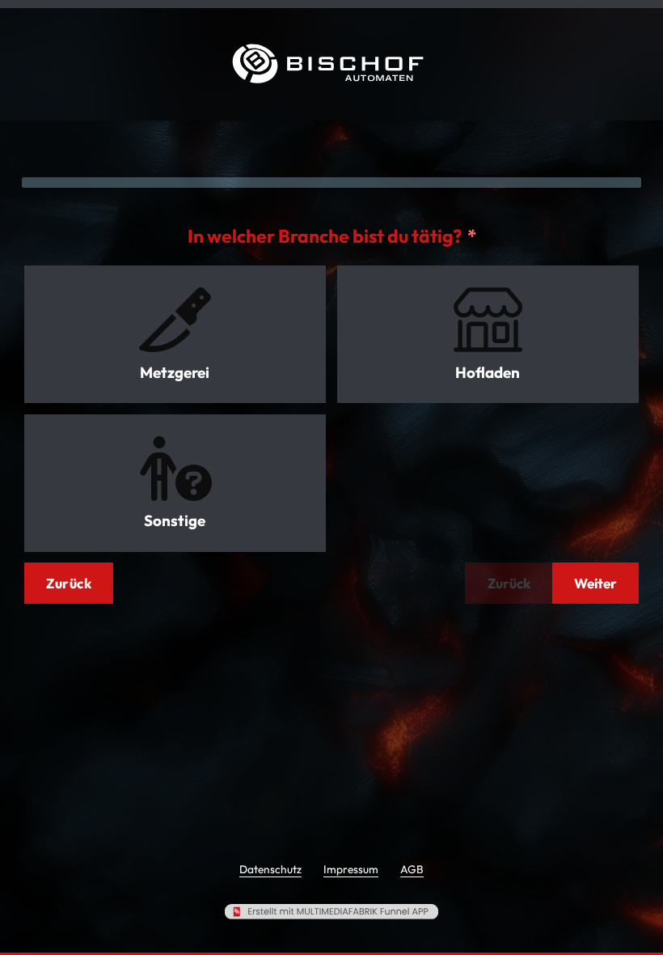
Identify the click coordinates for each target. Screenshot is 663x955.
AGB (412, 869)
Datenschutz (270, 869)
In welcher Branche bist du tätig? (325, 236)
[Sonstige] (175, 468)
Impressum (350, 869)
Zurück (68, 583)
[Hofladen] (488, 319)
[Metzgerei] (175, 319)
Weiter (595, 583)
